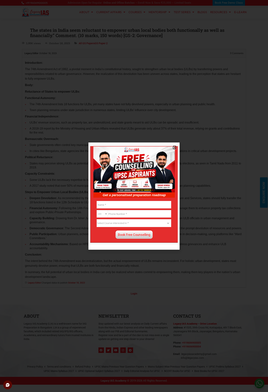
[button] (174, 147)
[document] (134, 196)
